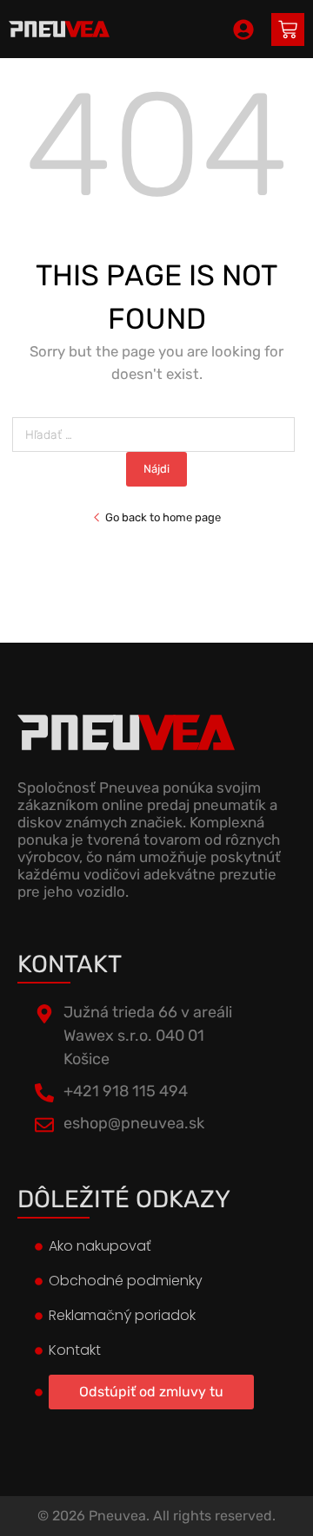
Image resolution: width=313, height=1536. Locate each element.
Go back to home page (163, 517)
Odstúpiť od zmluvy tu (151, 1391)
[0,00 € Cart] (287, 29)
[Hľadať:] (157, 435)
